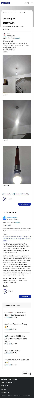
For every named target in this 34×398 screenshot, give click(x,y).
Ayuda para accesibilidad (9, 379)
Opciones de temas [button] (28, 17)
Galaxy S (17, 38)
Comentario (25, 204)
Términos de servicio (8, 382)
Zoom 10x (6, 185)
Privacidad (4, 386)
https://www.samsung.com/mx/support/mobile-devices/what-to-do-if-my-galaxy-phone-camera (17, 239)
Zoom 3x (5, 140)
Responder (25, 296)
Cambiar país (5, 392)
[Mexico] (5, 3)
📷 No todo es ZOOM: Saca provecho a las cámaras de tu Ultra (16, 338)
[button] (28, 34)
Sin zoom (5, 95)
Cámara (8, 194)
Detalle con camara (12, 351)
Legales (3, 389)
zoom (26, 194)
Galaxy (17, 194)
